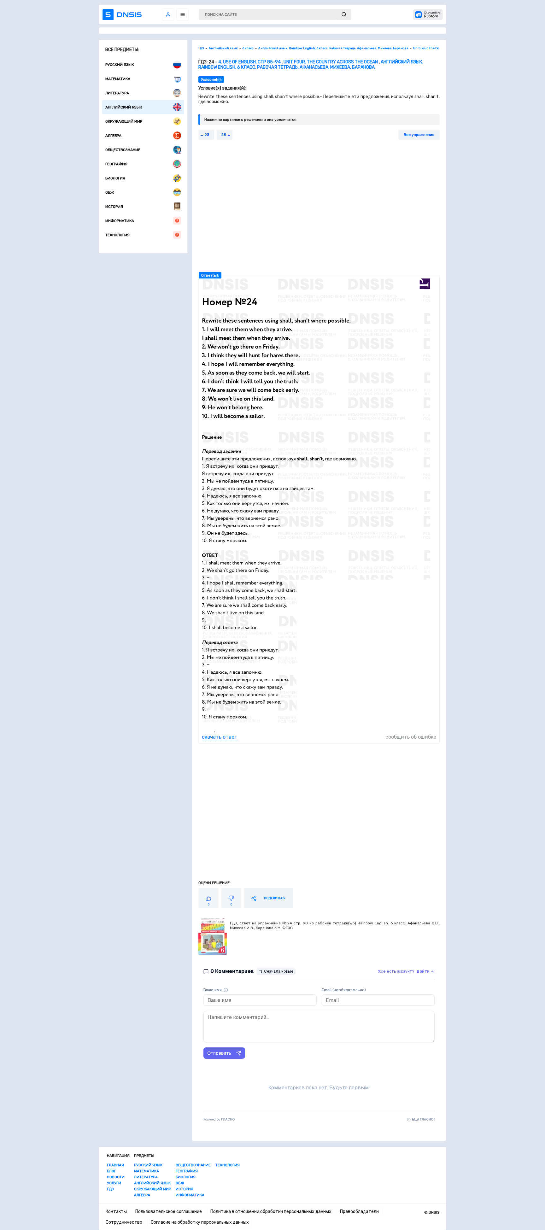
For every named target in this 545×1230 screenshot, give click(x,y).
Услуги (114, 1183)
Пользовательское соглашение (168, 1211)
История (114, 206)
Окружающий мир (123, 121)
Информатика (119, 221)
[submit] (344, 14)
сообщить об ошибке (410, 737)
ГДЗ (110, 1189)
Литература (117, 93)
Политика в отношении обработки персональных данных (270, 1211)
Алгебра (113, 135)
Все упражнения (419, 134)
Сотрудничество (124, 1222)
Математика (117, 79)
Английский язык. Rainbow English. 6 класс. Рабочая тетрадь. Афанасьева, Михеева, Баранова (310, 64)
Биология (115, 178)
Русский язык (119, 64)
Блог (111, 1171)
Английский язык (123, 107)
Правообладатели (359, 1211)
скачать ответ (219, 737)
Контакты (116, 1211)
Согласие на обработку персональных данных (200, 1222)
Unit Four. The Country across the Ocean (331, 62)
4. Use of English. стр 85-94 (249, 62)
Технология (117, 235)
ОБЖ (109, 192)
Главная (115, 1165)
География (116, 164)
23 (207, 134)
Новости (116, 1177)
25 (223, 134)
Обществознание (122, 150)
